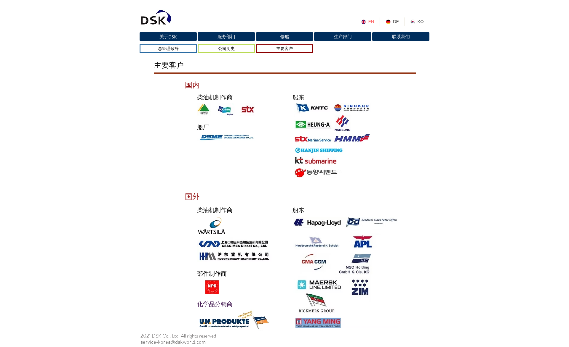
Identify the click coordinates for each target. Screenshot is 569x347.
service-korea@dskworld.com (173, 343)
